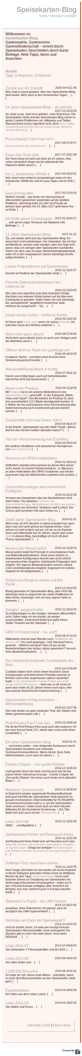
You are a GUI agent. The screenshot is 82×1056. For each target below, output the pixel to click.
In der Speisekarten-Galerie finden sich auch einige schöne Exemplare (37, 683)
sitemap (56, 16)
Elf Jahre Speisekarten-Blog (28, 742)
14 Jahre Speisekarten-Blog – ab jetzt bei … (41, 107)
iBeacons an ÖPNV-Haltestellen (31, 458)
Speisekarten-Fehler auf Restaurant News (39, 834)
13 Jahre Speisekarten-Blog (28, 234)
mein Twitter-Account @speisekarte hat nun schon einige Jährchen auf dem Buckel (40, 127)
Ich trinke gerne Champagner (28, 219)
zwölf (8, 536)
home (43, 16)
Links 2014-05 (16, 1003)
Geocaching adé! (19, 193)
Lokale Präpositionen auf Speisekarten (36, 266)
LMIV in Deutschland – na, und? (31, 632)
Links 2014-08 (16, 822)
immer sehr (30, 322)
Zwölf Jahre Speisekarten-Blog (30, 520)
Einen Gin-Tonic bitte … (24, 155)
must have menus (43, 876)
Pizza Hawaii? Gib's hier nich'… (31, 139)
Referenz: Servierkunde (24, 790)
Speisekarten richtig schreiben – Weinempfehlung (31, 702)
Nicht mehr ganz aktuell (24, 334)
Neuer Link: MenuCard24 (25, 548)
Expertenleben (17, 990)
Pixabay (15, 392)
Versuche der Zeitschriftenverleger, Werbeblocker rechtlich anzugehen (40, 503)
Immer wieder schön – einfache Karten (36, 315)
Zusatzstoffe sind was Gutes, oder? (33, 420)
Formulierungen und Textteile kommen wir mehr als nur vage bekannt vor (40, 849)
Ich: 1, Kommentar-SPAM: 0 (27, 174)
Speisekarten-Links (17, 395)
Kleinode (64, 322)
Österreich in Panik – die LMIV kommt (35, 901)
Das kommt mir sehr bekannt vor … (27, 146)
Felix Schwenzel (21, 449)
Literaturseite (49, 812)
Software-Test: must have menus (31, 863)
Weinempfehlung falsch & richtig (31, 369)
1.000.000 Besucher (21, 971)
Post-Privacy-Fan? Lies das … (30, 723)
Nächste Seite (39, 1025)
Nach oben (62, 1025)
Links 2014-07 (16, 946)
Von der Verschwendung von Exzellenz (37, 439)
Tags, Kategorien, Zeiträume (28, 73)
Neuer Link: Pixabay (21, 388)
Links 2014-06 (16, 958)
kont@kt (71, 16)
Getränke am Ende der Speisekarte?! (35, 920)
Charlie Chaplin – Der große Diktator (35, 764)
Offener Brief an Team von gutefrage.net (37, 350)
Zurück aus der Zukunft (24, 88)
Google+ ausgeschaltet (24, 610)
